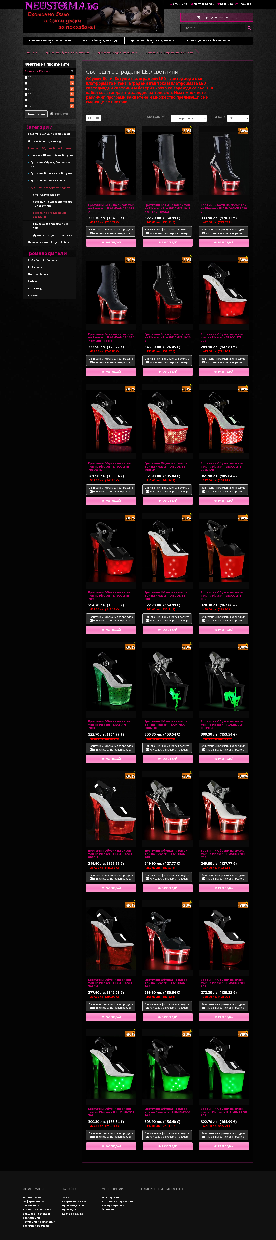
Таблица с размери (36, 1225)
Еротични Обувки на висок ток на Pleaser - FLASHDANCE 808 (223, 983)
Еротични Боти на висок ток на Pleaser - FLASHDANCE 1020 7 (224, 208)
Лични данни (32, 1197)
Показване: (217, 116)
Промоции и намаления (39, 1221)
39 (29, 100)
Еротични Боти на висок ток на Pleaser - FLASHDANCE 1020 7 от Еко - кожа (111, 337)
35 (29, 77)
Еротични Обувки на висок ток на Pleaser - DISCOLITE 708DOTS (109, 466)
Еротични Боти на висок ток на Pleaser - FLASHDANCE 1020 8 (167, 337)
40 (29, 105)
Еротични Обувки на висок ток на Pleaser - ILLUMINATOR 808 (224, 1112)
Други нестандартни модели (117, 52)
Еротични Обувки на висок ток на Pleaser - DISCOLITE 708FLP (165, 466)
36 (29, 83)
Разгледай (113, 242)
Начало (32, 52)
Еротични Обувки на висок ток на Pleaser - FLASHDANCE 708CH (110, 983)
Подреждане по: (154, 116)
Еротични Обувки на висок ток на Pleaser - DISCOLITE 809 (222, 595)
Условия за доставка (37, 1209)
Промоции (69, 1209)
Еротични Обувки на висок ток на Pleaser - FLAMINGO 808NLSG (222, 724)
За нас (66, 1197)
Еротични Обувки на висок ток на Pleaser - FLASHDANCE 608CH (110, 853)
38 (29, 94)
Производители (73, 1205)
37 (29, 88)
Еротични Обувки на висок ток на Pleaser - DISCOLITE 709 (109, 595)
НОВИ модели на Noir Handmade (208, 40)
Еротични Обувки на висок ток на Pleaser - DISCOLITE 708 (222, 337)
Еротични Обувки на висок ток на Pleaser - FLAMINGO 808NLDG (165, 724)
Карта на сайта (72, 1213)
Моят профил (111, 1197)
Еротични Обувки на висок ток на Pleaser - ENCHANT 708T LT (109, 724)
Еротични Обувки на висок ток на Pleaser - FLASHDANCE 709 (166, 983)
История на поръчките (117, 1201)
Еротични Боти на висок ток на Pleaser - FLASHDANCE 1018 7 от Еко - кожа (167, 208)
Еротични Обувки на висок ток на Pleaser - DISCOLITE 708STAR (222, 466)
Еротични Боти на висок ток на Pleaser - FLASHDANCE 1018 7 (111, 208)
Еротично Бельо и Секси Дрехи (50, 41)
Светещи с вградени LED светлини (169, 52)
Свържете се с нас (74, 1201)
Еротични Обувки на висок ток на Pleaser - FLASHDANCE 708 (166, 853)
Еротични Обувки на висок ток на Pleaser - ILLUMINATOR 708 (111, 1112)
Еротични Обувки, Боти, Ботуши (152, 41)
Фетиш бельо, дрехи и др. (100, 41)
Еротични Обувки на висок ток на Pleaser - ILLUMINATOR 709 (167, 1112)
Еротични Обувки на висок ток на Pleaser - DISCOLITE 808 (165, 595)
